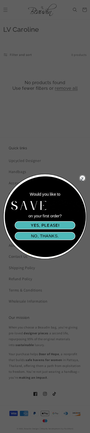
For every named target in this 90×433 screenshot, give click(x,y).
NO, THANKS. (45, 236)
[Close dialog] (81, 180)
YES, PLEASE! (45, 225)
